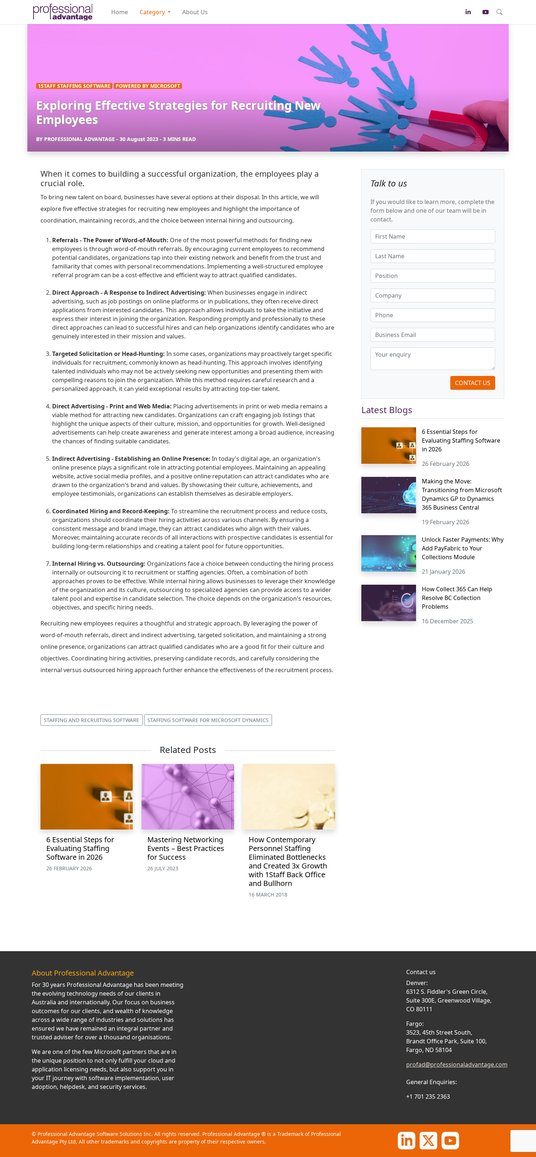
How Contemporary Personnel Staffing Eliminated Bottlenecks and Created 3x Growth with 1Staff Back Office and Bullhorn (288, 861)
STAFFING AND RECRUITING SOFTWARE (91, 720)
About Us (195, 12)
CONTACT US (472, 383)
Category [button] (153, 12)
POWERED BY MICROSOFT (148, 86)
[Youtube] (450, 1140)
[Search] (499, 12)
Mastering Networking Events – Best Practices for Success (185, 848)
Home (119, 12)
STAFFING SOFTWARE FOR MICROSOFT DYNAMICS (208, 720)
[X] (428, 1140)
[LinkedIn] (406, 1140)
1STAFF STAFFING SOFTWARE (74, 86)
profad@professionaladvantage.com (457, 1064)
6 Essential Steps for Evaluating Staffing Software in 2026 (80, 848)
